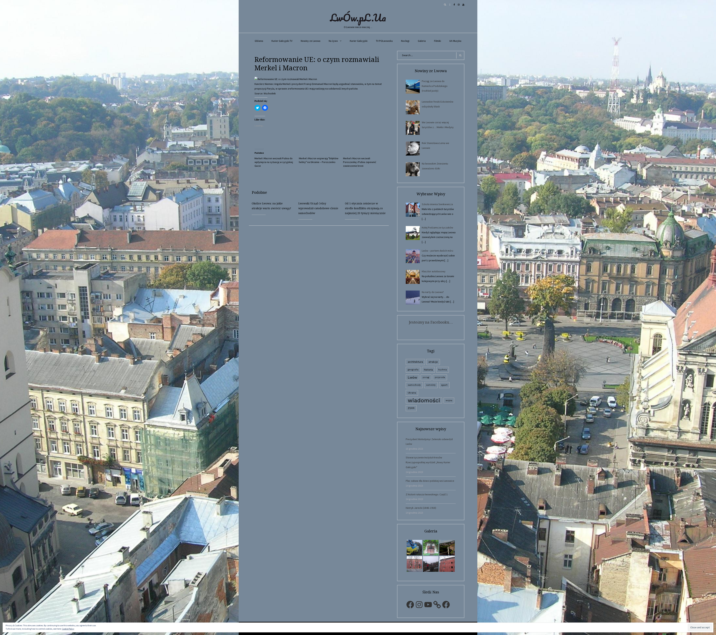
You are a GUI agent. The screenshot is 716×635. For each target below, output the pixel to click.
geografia (413, 369)
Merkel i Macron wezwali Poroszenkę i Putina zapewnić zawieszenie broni (359, 162)
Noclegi (405, 41)
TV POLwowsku (384, 41)
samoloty (431, 385)
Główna (259, 41)
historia (428, 369)
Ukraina (412, 392)
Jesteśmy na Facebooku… (431, 322)
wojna (449, 400)
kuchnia (442, 369)
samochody (414, 385)
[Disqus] (322, 272)
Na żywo (333, 41)
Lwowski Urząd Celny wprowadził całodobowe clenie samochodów (318, 208)
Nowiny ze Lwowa (310, 41)
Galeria (422, 41)
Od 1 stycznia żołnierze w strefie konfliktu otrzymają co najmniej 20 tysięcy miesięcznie (365, 208)
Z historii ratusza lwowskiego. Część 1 (427, 494)
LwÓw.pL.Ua (358, 17)
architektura (415, 361)
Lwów (412, 377)
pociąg (426, 377)
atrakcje (433, 361)
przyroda (440, 377)
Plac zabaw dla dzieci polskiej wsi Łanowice (430, 480)
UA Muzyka (455, 41)
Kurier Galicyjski (359, 41)
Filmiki (437, 41)
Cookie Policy (68, 628)
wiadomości (424, 400)
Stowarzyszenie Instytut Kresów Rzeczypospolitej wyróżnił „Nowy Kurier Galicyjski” (428, 462)
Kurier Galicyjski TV (281, 41)
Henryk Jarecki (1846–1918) (421, 507)
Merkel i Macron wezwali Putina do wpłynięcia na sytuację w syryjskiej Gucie (274, 162)
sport (444, 385)
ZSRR (411, 408)
